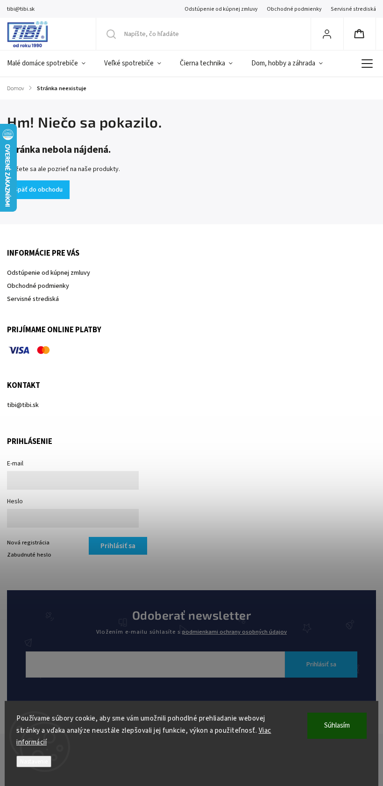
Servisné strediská (353, 9)
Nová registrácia (28, 542)
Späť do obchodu (38, 189)
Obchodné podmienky (294, 9)
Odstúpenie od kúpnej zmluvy (220, 9)
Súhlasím (337, 725)
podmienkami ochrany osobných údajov (234, 632)
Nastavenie (34, 761)
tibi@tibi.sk (23, 405)
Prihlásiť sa (321, 664)
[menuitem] (51, 63)
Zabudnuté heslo (29, 554)
